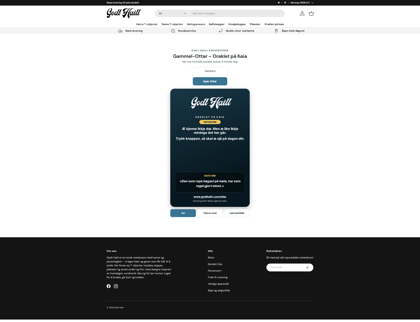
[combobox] (220, 13)
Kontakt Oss (215, 264)
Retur (211, 257)
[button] (311, 13)
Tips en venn (210, 213)
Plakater (255, 24)
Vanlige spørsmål (218, 284)
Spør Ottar (210, 81)
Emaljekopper (237, 24)
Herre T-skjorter (147, 24)
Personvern (214, 270)
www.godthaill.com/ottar (210, 196)
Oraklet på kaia (274, 24)
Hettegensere (196, 24)
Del (183, 213)
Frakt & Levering (218, 277)
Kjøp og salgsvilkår (219, 290)
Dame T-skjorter (172, 24)
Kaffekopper (217, 24)
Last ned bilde (237, 213)
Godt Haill (119, 307)
